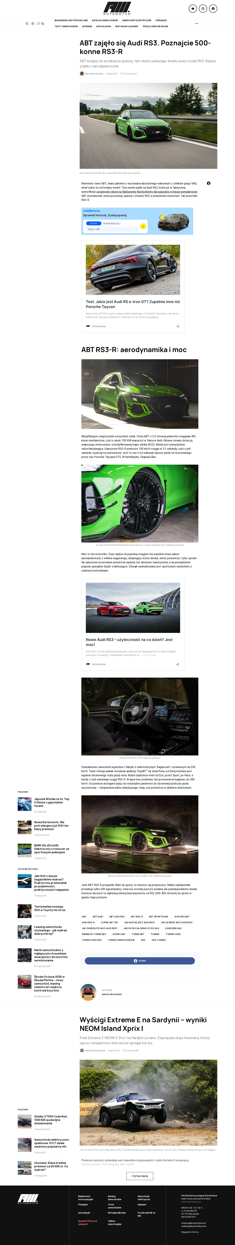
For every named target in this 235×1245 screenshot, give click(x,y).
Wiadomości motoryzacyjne (85, 1198)
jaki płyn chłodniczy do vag (141, 928)
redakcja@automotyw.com (193, 1226)
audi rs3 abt (182, 916)
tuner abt (138, 934)
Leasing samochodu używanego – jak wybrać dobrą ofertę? (50, 930)
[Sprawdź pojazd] (143, 226)
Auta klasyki (84, 1213)
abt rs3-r (137, 916)
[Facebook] (213, 8)
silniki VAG (119, 934)
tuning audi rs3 (92, 940)
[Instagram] (203, 8)
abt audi (98, 916)
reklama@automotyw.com (193, 1223)
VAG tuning (159, 940)
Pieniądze (83, 1204)
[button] (27, 23)
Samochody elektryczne (144, 1198)
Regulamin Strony (190, 1232)
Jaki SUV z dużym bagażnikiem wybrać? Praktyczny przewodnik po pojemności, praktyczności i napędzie (51, 883)
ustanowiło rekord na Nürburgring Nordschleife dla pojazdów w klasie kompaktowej (146, 191)
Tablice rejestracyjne (114, 1222)
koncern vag (173, 928)
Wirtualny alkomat (117, 1213)
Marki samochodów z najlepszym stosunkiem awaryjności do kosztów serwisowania (51, 955)
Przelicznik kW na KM (146, 1214)
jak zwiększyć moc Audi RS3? (99, 928)
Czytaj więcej (140, 1176)
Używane (142, 1204)
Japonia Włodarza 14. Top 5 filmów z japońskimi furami (51, 802)
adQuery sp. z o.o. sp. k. (192, 1207)
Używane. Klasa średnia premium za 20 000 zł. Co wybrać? (51, 1166)
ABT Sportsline (158, 916)
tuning (155, 934)
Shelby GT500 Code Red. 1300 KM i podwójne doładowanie (50, 1120)
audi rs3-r (88, 922)
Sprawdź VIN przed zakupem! (87, 1222)
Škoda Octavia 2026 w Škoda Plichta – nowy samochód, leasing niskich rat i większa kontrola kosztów (49, 983)
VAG (143, 940)
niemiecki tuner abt (94, 934)
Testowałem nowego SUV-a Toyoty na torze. (50, 908)
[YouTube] (193, 8)
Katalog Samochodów (114, 1198)
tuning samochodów (121, 940)
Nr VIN (94, 223)
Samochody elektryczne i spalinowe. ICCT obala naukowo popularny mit (51, 1143)
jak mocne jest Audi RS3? (139, 922)
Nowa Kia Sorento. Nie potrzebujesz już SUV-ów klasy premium (51, 825)
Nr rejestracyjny (111, 223)
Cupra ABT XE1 (109, 922)
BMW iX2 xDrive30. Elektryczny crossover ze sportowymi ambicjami (51, 848)
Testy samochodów (114, 1206)
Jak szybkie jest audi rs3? (177, 922)
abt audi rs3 (117, 916)
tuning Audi (173, 934)
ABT (84, 916)
